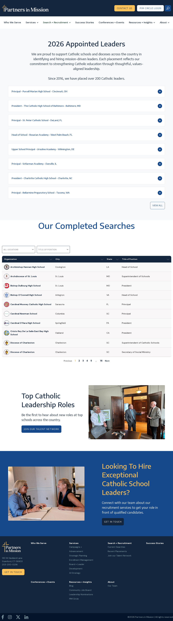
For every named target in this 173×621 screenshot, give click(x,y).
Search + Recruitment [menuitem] (120, 543)
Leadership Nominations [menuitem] (81, 594)
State (109, 259)
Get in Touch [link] (113, 521)
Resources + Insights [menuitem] (80, 582)
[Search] (168, 8)
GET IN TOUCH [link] (13, 572)
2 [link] (79, 360)
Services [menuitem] (74, 543)
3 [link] (83, 360)
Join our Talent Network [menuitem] (119, 555)
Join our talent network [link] (41, 429)
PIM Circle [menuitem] (74, 598)
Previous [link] (68, 361)
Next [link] (107, 361)
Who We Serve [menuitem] (38, 543)
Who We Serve (12, 22)
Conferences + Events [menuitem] (43, 582)
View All (157, 205)
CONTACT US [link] (124, 8)
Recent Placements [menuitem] (117, 551)
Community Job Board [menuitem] (80, 590)
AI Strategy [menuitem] (74, 573)
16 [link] (101, 360)
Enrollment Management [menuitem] (81, 560)
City (58, 259)
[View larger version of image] (127, 412)
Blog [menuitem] (71, 585)
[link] (25, 8)
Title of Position (129, 259)
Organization (10, 259)
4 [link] (87, 360)
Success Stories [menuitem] (155, 543)
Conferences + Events (111, 22)
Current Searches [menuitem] (116, 547)
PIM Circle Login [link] (150, 8)
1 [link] (75, 360)
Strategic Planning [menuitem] (78, 555)
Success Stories (84, 22)
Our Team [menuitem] (112, 585)
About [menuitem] (111, 582)
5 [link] (91, 360)
